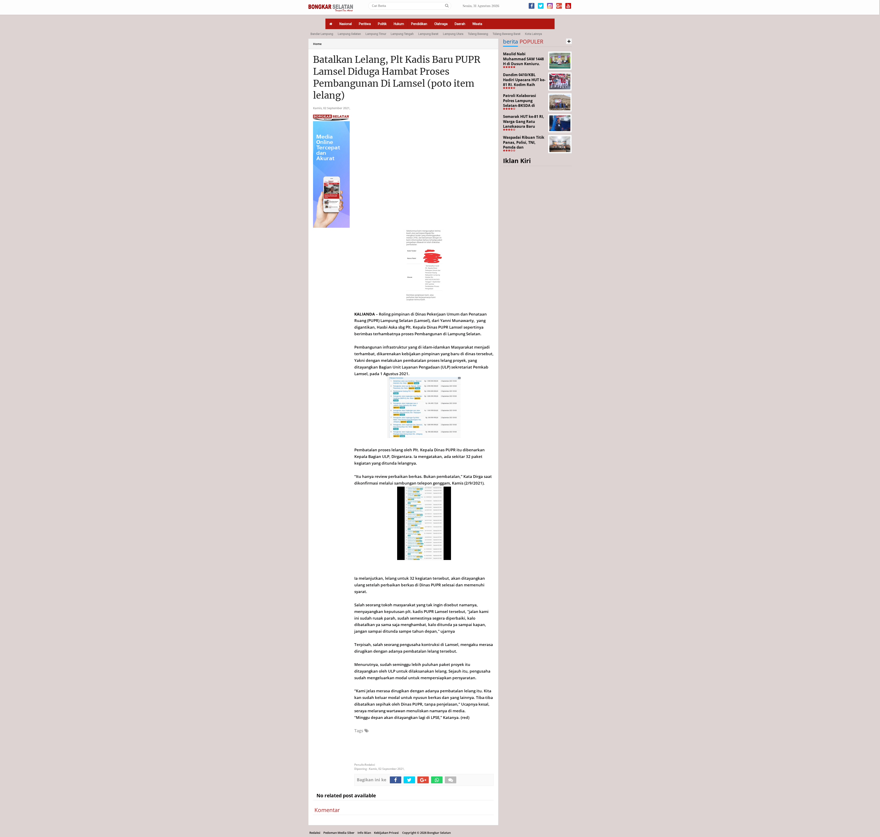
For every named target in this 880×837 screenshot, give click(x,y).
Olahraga (441, 24)
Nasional (345, 24)
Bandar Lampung (322, 34)
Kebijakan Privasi (386, 833)
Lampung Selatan (349, 34)
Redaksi (314, 833)
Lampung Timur (376, 34)
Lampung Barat (428, 34)
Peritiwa (365, 24)
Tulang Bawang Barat (506, 34)
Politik (382, 24)
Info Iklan (364, 833)
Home (317, 44)
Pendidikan (419, 24)
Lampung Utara (453, 34)
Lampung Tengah (402, 34)
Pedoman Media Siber (339, 833)
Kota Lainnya (533, 34)
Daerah (460, 24)
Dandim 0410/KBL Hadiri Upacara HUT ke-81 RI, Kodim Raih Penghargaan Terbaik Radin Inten (524, 84)
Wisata (477, 24)
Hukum (399, 24)
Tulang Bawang (478, 34)
